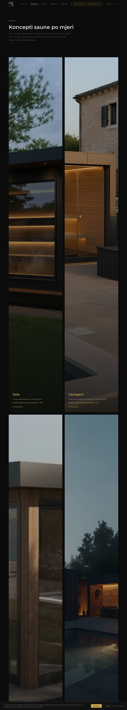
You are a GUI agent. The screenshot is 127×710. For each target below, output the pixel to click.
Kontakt (64, 4)
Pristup (24, 4)
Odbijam (108, 706)
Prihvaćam (96, 706)
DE (114, 4)
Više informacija (118, 706)
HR (108, 4)
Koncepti (34, 4)
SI (117, 4)
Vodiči (44, 4)
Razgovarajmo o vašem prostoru (86, 4)
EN (111, 4)
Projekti (54, 4)
